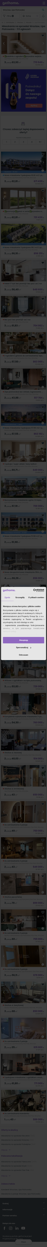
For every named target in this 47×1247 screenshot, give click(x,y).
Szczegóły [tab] (20, 597)
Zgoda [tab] (7, 597)
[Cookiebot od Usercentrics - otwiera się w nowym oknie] (33, 590)
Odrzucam (23, 655)
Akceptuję (23, 640)
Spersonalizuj (22, 647)
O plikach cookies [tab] (36, 597)
